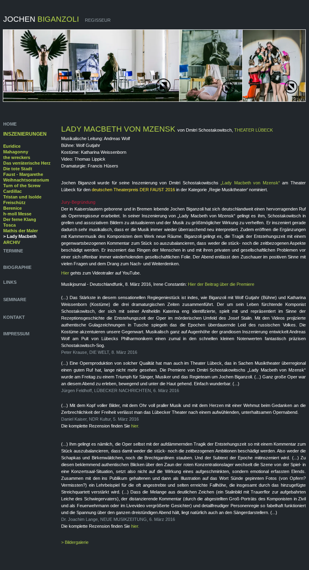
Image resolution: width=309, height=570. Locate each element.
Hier (65, 273)
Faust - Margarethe (23, 174)
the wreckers (16, 157)
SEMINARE (14, 299)
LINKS (9, 282)
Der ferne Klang (19, 219)
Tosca (9, 225)
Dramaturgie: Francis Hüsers (89, 165)
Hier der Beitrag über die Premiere (221, 284)
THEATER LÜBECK (253, 130)
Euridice (12, 146)
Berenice (12, 208)
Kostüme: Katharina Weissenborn (93, 152)
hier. (135, 425)
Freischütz (14, 202)
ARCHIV (11, 242)
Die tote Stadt (17, 168)
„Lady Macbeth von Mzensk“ (250, 182)
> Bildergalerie (75, 542)
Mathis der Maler (20, 230)
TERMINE (13, 250)
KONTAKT (14, 317)
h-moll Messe (17, 213)
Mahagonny (15, 151)
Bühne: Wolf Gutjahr (80, 145)
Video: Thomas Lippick (83, 159)
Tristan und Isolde (22, 196)
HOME (10, 124)
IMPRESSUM (16, 333)
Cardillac (12, 191)
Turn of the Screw (22, 185)
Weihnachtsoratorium (26, 180)
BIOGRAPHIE (18, 267)
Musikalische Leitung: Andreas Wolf (95, 138)
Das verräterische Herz (27, 163)
